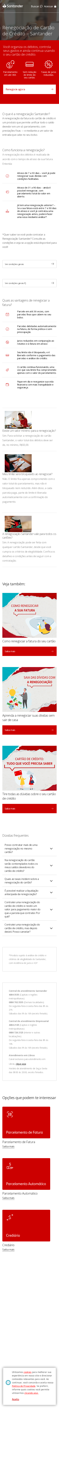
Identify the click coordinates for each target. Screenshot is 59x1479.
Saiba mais (8, 1146)
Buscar (35, 6)
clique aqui (21, 1063)
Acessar (48, 6)
